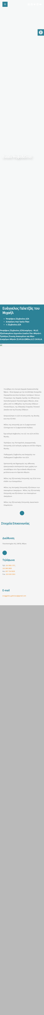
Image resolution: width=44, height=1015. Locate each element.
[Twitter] (34, 4)
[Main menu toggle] (5, 4)
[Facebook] (32, 4)
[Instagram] (29, 4)
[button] (41, 32)
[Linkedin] (37, 4)
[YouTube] (40, 4)
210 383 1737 (10, 565)
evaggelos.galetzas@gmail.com (14, 596)
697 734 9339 (10, 571)
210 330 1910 (10, 574)
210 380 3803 (7, 568)
